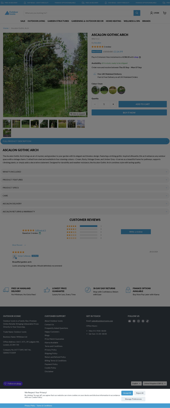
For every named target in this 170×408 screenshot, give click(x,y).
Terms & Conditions (44, 406)
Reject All (139, 393)
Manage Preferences (133, 399)
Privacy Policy (30, 406)
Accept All (127, 393)
